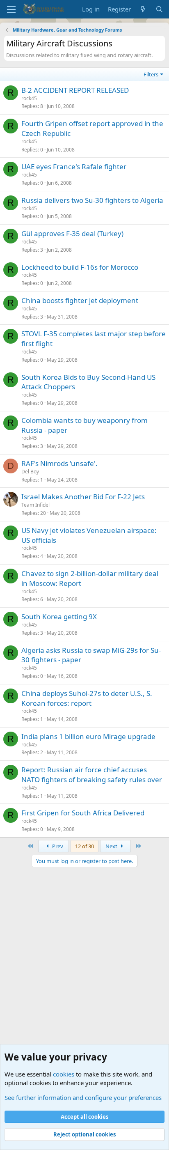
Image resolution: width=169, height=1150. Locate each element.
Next (112, 846)
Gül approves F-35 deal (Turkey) (72, 233)
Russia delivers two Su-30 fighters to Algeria (92, 200)
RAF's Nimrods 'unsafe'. (59, 463)
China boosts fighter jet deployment (79, 300)
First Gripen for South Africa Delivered (82, 812)
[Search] (159, 9)
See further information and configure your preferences (83, 1097)
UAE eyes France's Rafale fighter (73, 166)
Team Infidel (35, 504)
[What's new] (143, 9)
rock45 (29, 98)
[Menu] (11, 9)
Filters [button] (151, 74)
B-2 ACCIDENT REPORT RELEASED (75, 90)
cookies (63, 1074)
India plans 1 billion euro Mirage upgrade (88, 736)
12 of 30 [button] (84, 846)
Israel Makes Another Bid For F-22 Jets (83, 496)
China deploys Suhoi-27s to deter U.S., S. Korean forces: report (86, 698)
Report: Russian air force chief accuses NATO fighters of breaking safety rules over (91, 774)
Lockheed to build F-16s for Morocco (79, 267)
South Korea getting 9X (59, 616)
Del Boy (30, 471)
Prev (57, 846)
